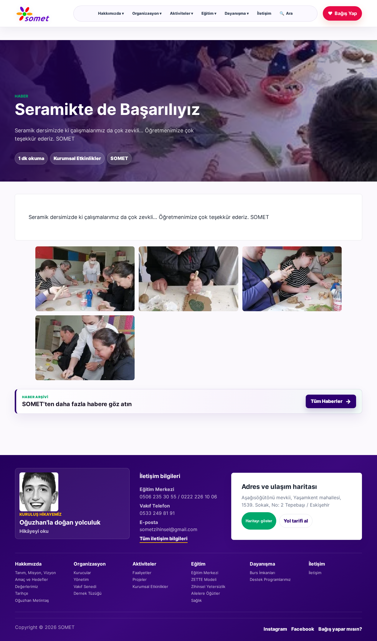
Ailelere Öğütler (205, 593)
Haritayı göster (259, 521)
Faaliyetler (142, 572)
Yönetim (81, 579)
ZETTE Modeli (203, 579)
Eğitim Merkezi (204, 572)
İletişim (264, 13)
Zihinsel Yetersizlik (208, 586)
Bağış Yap (342, 13)
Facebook (302, 629)
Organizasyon (147, 13)
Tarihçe (21, 593)
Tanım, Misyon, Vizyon (35, 572)
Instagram (275, 629)
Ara (286, 13)
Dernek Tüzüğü (88, 593)
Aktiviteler (181, 13)
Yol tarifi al (296, 521)
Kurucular (82, 572)
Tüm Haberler (331, 401)
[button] (85, 278)
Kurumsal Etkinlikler (150, 586)
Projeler (140, 579)
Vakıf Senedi (85, 586)
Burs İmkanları (262, 572)
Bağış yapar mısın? (340, 629)
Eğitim (208, 13)
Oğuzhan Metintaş (32, 600)
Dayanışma (237, 13)
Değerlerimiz (26, 586)
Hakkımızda (111, 13)
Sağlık (196, 600)
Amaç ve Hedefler (31, 579)
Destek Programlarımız (270, 579)
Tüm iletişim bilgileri (164, 538)
